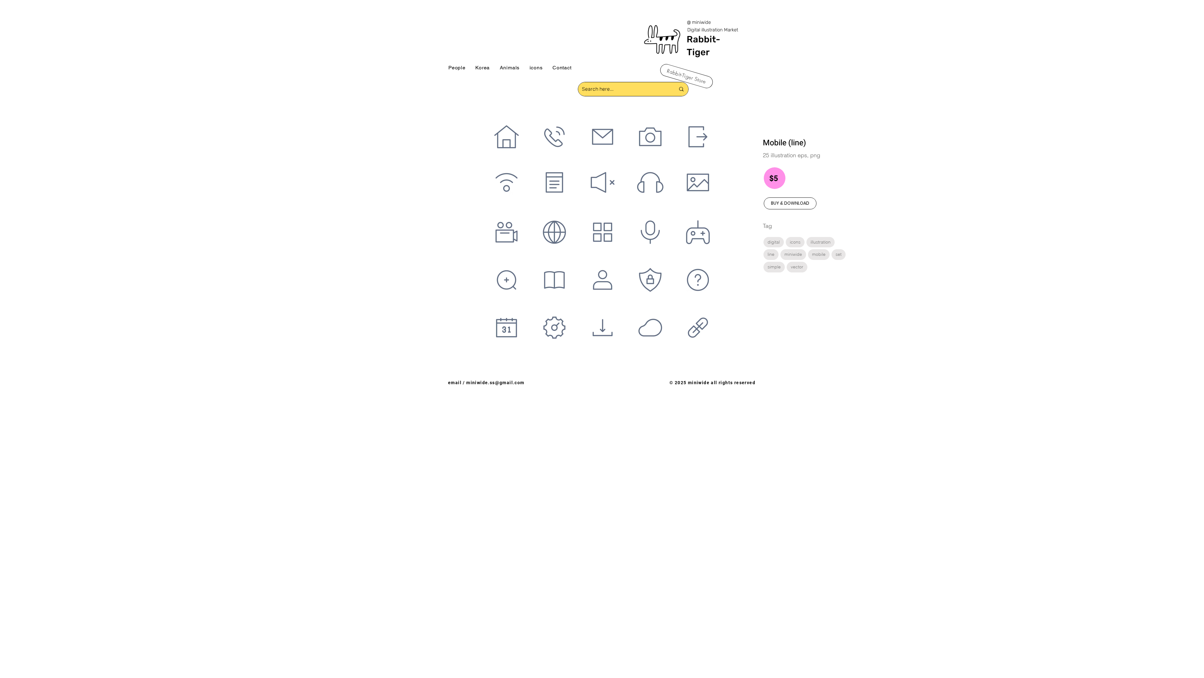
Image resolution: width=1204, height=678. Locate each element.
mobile (819, 254)
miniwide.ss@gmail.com (495, 382)
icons (795, 242)
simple (774, 267)
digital (774, 242)
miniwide (793, 254)
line (771, 254)
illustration (821, 242)
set (839, 254)
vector (797, 267)
